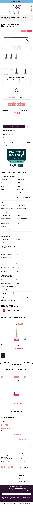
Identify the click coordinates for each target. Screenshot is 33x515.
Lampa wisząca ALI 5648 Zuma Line (16, 345)
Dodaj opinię (21, 97)
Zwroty (20, 478)
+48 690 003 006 (5, 461)
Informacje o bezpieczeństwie (13, 310)
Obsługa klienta (23, 453)
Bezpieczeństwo (22, 460)
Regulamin (21, 475)
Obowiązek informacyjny (24, 481)
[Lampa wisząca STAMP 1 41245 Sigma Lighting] (7, 81)
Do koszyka (14, 126)
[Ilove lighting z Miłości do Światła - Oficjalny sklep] (16, 6)
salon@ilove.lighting (5, 463)
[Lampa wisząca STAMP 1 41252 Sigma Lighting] (13, 81)
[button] (2, 71)
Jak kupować (22, 461)
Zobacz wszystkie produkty (16, 94)
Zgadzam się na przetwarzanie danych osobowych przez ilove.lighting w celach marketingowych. (17, 498)
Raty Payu (21, 458)
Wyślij (30, 446)
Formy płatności (22, 455)
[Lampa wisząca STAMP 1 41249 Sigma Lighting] (25, 81)
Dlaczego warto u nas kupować (24, 465)
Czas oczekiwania (23, 463)
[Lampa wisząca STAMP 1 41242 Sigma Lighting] (19, 81)
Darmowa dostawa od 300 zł (24, 468)
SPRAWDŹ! (22, 1)
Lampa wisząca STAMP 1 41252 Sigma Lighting (16, 401)
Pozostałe (21, 472)
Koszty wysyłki (22, 457)
